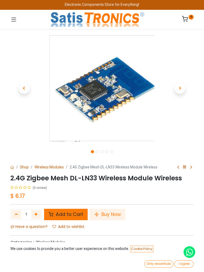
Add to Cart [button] (68, 214)
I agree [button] (184, 263)
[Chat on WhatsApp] (189, 252)
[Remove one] (16, 214)
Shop (24, 167)
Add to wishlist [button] (71, 226)
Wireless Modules (49, 167)
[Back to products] (184, 167)
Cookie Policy (141, 248)
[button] (24, 88)
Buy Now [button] (110, 214)
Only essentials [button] (159, 263)
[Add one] (36, 214)
